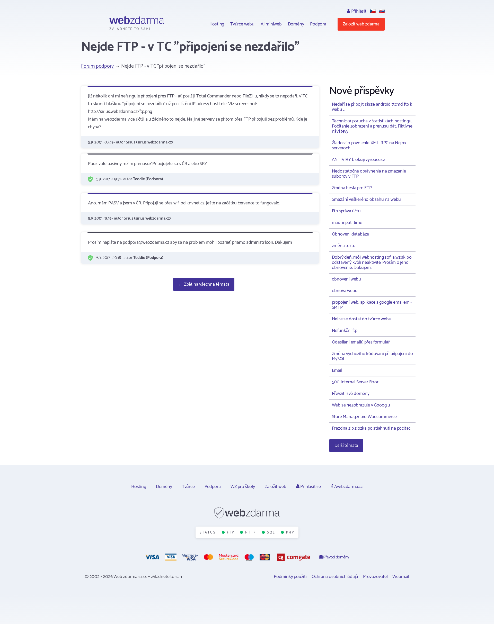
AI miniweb (271, 24)
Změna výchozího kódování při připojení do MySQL (372, 356)
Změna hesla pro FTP (352, 188)
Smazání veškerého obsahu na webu (366, 199)
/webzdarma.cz (348, 487)
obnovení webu (346, 279)
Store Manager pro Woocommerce (364, 417)
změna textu (344, 246)
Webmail (400, 577)
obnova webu (345, 291)
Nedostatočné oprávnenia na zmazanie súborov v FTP (369, 173)
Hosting (216, 24)
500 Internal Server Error (355, 382)
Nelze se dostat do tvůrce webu (361, 319)
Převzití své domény (350, 393)
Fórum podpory (97, 66)
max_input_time (347, 223)
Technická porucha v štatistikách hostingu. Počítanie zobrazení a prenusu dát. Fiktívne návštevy (372, 126)
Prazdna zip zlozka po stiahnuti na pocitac (371, 428)
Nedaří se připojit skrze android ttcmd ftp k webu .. (372, 107)
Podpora (318, 24)
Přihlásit (358, 11)
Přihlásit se (310, 487)
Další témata (346, 445)
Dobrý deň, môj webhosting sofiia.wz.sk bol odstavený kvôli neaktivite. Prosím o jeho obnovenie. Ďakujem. (372, 263)
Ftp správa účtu (346, 211)
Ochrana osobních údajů (335, 577)
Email (337, 370)
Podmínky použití (290, 577)
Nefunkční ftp (344, 330)
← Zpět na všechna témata (203, 284)
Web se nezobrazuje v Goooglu (361, 405)
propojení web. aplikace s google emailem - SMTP (372, 305)
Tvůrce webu (242, 24)
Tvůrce (188, 487)
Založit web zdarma (361, 24)
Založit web (275, 487)
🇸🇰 (382, 11)
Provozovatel (375, 577)
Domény (296, 24)
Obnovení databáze (350, 234)
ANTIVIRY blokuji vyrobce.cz (358, 160)
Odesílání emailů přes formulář (361, 342)
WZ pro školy (243, 487)
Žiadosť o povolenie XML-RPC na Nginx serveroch (369, 145)
